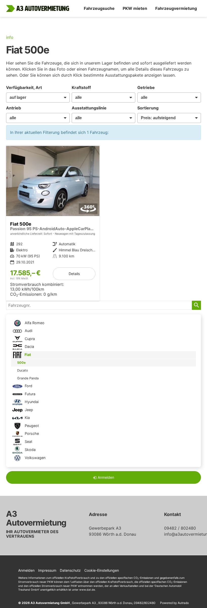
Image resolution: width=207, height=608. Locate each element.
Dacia (29, 346)
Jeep (28, 410)
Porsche (31, 433)
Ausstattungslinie (89, 107)
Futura (29, 394)
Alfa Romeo (34, 323)
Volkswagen (34, 457)
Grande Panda (28, 378)
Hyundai (31, 402)
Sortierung (148, 107)
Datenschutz (70, 570)
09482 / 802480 (180, 528)
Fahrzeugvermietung (176, 8)
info (9, 37)
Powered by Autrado (174, 603)
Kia (27, 417)
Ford (28, 386)
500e (21, 362)
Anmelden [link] (106, 477)
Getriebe (146, 87)
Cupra (29, 339)
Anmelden (26, 570)
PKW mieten (135, 8)
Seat (28, 441)
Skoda (30, 449)
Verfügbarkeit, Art (24, 87)
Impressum (47, 570)
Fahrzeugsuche (99, 8)
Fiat (27, 354)
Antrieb (13, 107)
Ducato (22, 370)
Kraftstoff (81, 87)
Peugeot (31, 425)
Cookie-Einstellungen (101, 570)
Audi (28, 330)
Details (74, 273)
